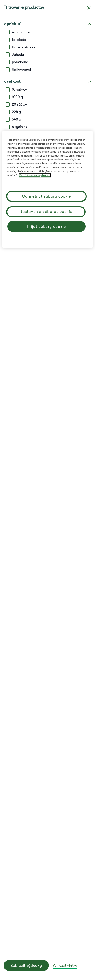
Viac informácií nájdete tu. (34, 175)
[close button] (88, 8)
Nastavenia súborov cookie (45, 211)
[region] (47, 189)
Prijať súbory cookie (46, 226)
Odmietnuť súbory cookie (46, 196)
